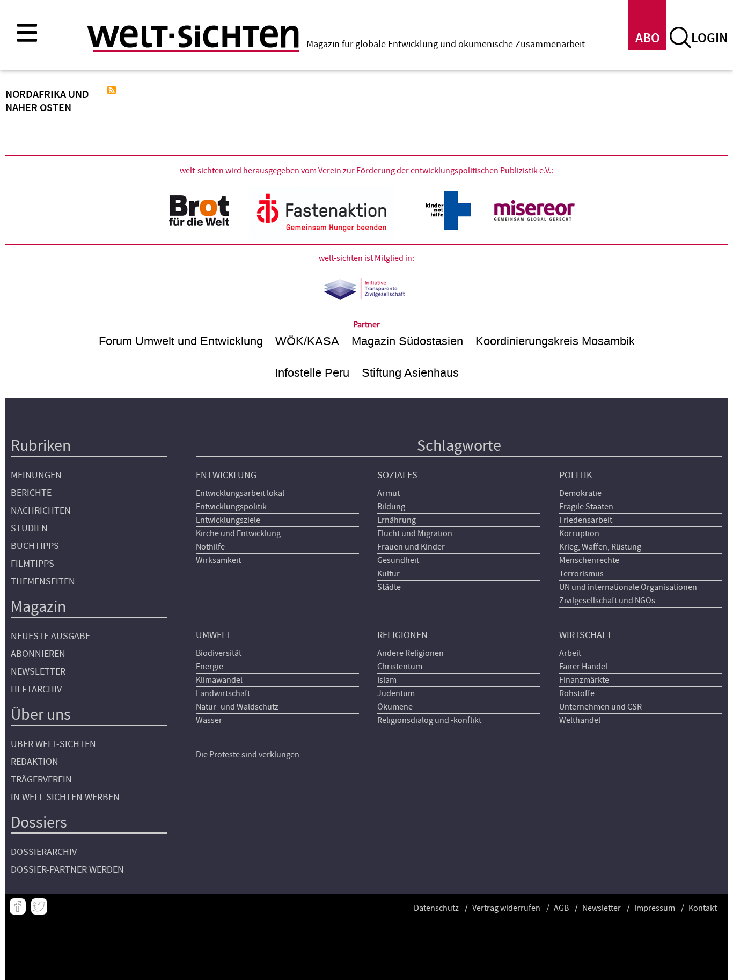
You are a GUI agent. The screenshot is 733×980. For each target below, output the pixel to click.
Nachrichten (41, 510)
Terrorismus (581, 573)
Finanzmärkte (584, 680)
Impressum (654, 908)
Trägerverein (41, 779)
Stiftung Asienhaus (410, 373)
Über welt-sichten (53, 744)
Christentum (399, 666)
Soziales (397, 475)
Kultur (388, 573)
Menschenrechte (589, 560)
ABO (647, 38)
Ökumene (395, 706)
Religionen (402, 635)
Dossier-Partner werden (67, 870)
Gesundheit (398, 560)
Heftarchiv (36, 689)
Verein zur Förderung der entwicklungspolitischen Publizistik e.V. (434, 170)
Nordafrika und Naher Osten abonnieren (111, 90)
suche (680, 37)
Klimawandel (219, 680)
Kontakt (702, 908)
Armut (388, 493)
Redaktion (34, 762)
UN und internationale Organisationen (628, 587)
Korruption (579, 533)
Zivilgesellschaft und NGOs (607, 600)
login (709, 38)
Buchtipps (35, 546)
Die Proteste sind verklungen (247, 754)
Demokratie (580, 493)
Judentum (396, 693)
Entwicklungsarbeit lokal (240, 493)
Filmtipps (32, 564)
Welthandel (579, 720)
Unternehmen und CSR (600, 706)
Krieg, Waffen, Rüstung (600, 547)
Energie (209, 666)
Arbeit (570, 653)
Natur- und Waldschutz (237, 706)
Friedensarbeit (585, 520)
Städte (389, 587)
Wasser (209, 720)
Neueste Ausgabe (50, 636)
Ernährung (396, 520)
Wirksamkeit (218, 560)
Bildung (391, 506)
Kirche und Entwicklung (238, 533)
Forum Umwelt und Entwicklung (181, 341)
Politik (575, 475)
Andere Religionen (410, 653)
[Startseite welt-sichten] (193, 36)
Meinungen (36, 475)
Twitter (39, 906)
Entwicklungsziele (228, 520)
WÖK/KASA (307, 341)
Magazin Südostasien (407, 341)
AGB (561, 908)
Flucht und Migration (414, 533)
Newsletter (38, 671)
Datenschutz (436, 908)
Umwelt (213, 635)
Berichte (31, 493)
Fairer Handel (583, 666)
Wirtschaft (585, 635)
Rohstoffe (577, 693)
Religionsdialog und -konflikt (429, 720)
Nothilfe (210, 547)
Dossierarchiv (44, 852)
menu (27, 32)
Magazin (38, 606)
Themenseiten (43, 581)
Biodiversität (218, 653)
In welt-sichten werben (65, 797)
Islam (387, 680)
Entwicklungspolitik (231, 506)
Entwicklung (226, 475)
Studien (29, 528)
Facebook (18, 906)
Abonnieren (38, 654)
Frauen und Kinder (411, 547)
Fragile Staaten (586, 506)
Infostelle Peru (312, 373)
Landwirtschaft (223, 693)
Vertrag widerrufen (506, 908)
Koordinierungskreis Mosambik (555, 341)
